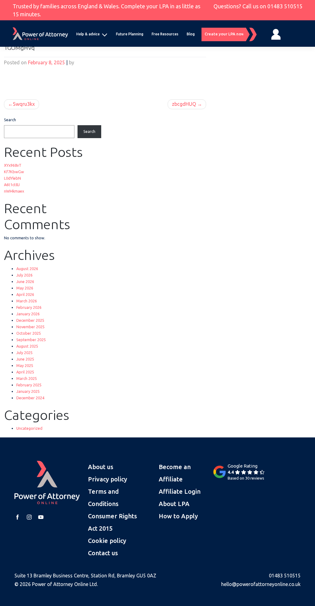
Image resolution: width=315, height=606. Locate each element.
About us (100, 466)
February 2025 (29, 385)
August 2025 (27, 346)
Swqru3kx (24, 104)
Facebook (17, 517)
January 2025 (28, 391)
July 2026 (24, 275)
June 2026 (25, 281)
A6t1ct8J (12, 184)
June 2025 (25, 359)
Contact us (103, 552)
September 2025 (31, 339)
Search (10, 120)
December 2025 (30, 320)
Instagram (29, 517)
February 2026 (29, 307)
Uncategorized (29, 428)
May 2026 (24, 288)
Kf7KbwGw (14, 171)
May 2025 (24, 365)
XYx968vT (13, 165)
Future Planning (129, 34)
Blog (191, 34)
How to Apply (178, 516)
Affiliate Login (180, 491)
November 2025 (30, 327)
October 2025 (28, 333)
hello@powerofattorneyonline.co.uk (261, 584)
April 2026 (25, 294)
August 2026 (27, 268)
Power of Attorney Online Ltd (64, 584)
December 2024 (30, 398)
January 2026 (28, 314)
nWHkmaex (14, 191)
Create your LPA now (225, 34)
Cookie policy (107, 540)
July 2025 (24, 352)
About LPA (174, 503)
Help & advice (88, 34)
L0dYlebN (12, 178)
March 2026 (26, 301)
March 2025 (26, 378)
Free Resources (165, 34)
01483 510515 (284, 6)
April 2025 (25, 372)
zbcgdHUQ (184, 104)
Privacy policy (107, 479)
